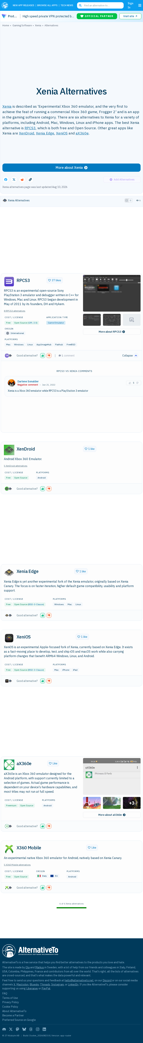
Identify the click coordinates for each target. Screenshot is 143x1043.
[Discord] (4, 1029)
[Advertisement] (71, 54)
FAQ (4, 993)
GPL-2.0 (32, 322)
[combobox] (100, 5)
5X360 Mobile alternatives (17, 864)
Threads (45, 984)
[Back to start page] (5, 5)
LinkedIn (73, 984)
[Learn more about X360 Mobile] (9, 849)
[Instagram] (37, 1029)
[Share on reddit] (22, 179)
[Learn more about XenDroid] (9, 450)
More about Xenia (69, 167)
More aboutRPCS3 (110, 331)
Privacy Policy (10, 1002)
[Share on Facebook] (5, 179)
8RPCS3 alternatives (14, 310)
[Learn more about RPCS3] (9, 281)
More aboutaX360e (110, 815)
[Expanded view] (126, 200)
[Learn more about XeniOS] (9, 638)
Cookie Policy (10, 1006)
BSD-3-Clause (35, 604)
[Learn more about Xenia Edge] (9, 572)
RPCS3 (30, 128)
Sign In (130, 5)
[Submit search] (80, 5)
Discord (107, 980)
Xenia (7, 106)
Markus (39, 967)
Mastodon (22, 984)
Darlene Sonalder (28, 381)
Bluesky (34, 984)
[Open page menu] (140, 5)
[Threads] (31, 1029)
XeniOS (62, 133)
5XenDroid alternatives (15, 465)
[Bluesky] (24, 1029)
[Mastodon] (17, 1029)
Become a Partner (13, 1015)
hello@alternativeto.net (79, 980)
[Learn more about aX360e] (9, 765)
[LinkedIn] (44, 1029)
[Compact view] (130, 200)
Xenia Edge (45, 133)
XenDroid (26, 133)
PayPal (46, 988)
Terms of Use (10, 998)
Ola (28, 967)
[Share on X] (14, 179)
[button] (112, 293)
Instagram (57, 984)
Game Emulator (56, 322)
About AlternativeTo (14, 1011)
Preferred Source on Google (19, 1020)
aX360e (82, 133)
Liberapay (32, 988)
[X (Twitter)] (11, 1029)
